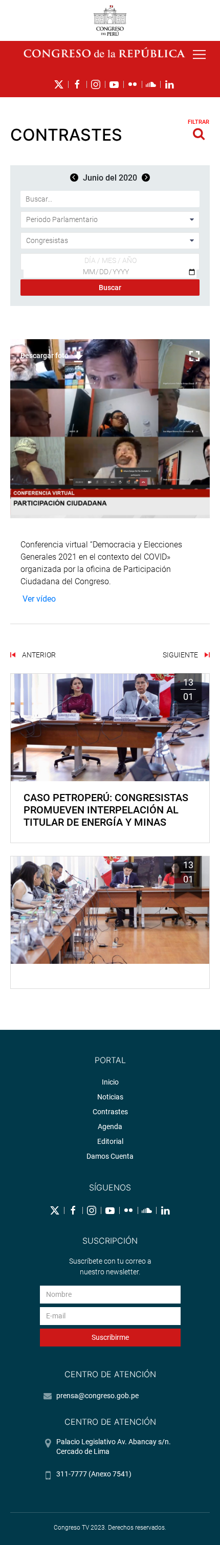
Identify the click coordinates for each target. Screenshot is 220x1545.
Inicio (110, 1082)
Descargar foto (44, 355)
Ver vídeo (39, 599)
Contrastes (110, 1112)
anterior (38, 655)
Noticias (110, 1097)
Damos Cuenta (110, 1156)
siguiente (181, 655)
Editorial (110, 1141)
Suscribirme (110, 1337)
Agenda (110, 1126)
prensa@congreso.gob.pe (97, 1396)
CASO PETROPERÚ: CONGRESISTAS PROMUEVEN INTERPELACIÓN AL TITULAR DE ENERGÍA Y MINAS (106, 809)
